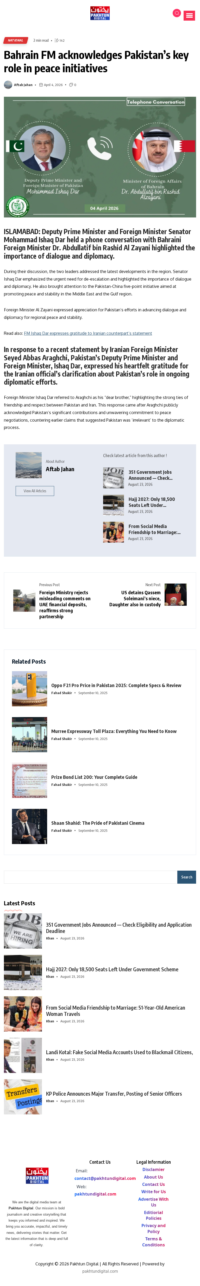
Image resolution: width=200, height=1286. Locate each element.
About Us (153, 1177)
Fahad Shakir (61, 693)
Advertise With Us (153, 1202)
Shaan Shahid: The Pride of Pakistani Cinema (98, 823)
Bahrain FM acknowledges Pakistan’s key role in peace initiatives (96, 61)
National (16, 40)
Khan (50, 938)
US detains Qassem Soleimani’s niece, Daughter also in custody (135, 598)
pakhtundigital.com (95, 1194)
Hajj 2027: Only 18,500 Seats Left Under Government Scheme (152, 505)
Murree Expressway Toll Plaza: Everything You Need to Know (114, 731)
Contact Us (153, 1184)
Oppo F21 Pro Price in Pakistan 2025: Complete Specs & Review (116, 685)
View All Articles (35, 491)
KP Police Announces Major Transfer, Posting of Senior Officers (114, 1093)
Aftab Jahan (23, 85)
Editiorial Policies (153, 1215)
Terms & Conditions (153, 1241)
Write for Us (153, 1191)
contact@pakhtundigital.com (105, 1178)
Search (186, 877)
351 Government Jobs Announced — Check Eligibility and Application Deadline (155, 481)
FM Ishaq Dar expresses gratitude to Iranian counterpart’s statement (88, 333)
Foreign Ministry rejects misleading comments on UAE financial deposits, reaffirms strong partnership (65, 604)
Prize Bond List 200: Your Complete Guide (94, 777)
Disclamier (153, 1169)
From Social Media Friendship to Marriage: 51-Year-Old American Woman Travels (115, 1010)
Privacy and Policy (153, 1228)
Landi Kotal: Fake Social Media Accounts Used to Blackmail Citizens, (119, 1052)
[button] (189, 16)
